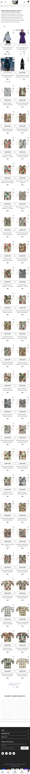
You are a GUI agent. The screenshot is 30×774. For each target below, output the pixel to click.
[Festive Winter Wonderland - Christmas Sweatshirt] (7, 559)
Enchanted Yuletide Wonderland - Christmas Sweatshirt (7, 155)
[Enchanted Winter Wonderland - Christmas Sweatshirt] (7, 507)
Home (2, 5)
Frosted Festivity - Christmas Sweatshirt (22, 181)
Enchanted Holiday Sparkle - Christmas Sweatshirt (22, 441)
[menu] (1, 2)
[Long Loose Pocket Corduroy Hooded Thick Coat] (22, 36)
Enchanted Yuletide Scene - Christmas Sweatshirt (22, 467)
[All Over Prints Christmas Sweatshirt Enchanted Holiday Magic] (7, 325)
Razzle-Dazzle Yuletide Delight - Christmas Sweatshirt (22, 155)
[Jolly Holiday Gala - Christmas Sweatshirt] (7, 248)
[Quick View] (13, 33)
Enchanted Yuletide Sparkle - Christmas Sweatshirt (7, 363)
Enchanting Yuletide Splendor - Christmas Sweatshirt (7, 467)
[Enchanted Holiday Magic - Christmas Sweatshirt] (7, 585)
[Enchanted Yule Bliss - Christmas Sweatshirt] (7, 222)
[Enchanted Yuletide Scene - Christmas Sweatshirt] (22, 455)
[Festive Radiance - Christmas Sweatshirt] (22, 196)
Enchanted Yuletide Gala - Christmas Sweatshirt (22, 675)
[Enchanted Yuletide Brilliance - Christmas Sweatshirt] (22, 118)
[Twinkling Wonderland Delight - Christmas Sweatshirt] (22, 611)
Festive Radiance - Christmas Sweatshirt (22, 207)
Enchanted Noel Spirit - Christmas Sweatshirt (22, 337)
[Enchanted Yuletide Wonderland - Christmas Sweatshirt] (7, 144)
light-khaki (22, 54)
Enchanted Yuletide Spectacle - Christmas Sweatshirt (22, 104)
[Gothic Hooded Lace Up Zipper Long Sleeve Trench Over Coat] (22, 64)
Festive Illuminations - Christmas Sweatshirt (7, 649)
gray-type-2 (7, 54)
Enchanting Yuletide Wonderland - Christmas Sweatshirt (7, 207)
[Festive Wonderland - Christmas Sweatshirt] (7, 92)
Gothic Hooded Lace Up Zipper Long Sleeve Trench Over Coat (22, 76)
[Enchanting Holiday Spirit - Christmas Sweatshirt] (22, 559)
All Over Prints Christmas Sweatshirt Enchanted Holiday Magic (7, 337)
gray (3, 54)
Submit (25, 748)
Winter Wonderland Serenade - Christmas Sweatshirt (7, 441)
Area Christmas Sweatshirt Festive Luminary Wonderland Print (7, 181)
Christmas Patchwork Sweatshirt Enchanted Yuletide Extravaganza (22, 363)
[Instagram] (2, 753)
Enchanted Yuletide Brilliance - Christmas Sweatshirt (22, 129)
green (6, 81)
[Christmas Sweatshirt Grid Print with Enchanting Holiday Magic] (22, 299)
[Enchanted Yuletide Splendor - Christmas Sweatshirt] (22, 533)
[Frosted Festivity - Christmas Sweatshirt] (22, 170)
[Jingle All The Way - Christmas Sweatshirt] (7, 533)
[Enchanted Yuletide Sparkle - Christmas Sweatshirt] (7, 351)
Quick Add (7, 44)
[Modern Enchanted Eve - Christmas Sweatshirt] (7, 299)
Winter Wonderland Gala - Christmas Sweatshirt (7, 129)
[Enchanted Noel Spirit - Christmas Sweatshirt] (22, 325)
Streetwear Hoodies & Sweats (9, 5)
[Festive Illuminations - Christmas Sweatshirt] (7, 637)
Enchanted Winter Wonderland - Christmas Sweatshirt (7, 519)
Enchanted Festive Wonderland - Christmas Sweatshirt (7, 493)
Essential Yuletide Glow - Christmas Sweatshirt (7, 415)
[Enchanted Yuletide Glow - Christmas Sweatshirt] (22, 248)
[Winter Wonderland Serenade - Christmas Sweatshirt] (7, 429)
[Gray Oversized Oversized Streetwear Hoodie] (7, 36)
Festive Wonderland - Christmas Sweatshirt (7, 104)
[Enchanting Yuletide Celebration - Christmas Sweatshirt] (7, 273)
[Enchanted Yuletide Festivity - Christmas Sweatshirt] (22, 222)
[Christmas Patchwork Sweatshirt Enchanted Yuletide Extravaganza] (22, 351)
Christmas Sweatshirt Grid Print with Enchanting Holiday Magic (22, 311)
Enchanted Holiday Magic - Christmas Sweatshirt (7, 597)
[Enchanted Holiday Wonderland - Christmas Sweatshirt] (22, 273)
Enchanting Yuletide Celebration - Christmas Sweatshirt (7, 285)
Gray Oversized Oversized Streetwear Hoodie (7, 48)
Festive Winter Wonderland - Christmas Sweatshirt (7, 571)
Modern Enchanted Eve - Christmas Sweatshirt (7, 311)
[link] (8, 719)
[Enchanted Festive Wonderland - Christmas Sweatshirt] (7, 481)
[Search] (5, 2)
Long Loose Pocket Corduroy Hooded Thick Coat (22, 48)
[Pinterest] (6, 753)
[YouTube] (13, 753)
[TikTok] (10, 753)
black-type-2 (9, 54)
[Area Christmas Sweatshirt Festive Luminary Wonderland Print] (7, 170)
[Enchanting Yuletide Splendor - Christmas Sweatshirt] (7, 455)
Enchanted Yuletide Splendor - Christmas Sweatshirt (22, 545)
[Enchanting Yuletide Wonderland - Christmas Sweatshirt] (7, 196)
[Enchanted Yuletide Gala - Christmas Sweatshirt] (22, 663)
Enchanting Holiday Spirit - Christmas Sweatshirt (22, 571)
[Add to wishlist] (13, 30)
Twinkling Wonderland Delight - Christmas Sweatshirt (22, 623)
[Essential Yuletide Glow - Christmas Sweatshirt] (7, 403)
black (5, 54)
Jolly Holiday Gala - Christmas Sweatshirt (7, 259)
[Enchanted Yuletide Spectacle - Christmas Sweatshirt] (22, 92)
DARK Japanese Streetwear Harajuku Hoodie (7, 76)
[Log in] (24, 2)
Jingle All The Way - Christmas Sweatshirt (7, 545)
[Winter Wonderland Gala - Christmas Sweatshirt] (7, 118)
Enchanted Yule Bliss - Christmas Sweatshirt (7, 233)
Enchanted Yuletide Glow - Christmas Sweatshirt (22, 259)
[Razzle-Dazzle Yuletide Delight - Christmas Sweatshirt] (22, 144)
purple (24, 54)
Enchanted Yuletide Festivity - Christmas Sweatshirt (22, 233)
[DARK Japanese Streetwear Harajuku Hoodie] (7, 64)
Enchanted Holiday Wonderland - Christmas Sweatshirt (22, 285)
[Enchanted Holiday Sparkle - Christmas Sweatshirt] (22, 429)
